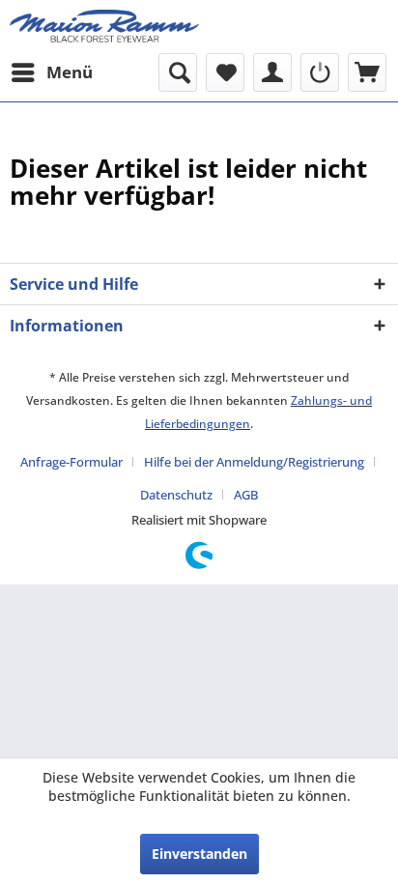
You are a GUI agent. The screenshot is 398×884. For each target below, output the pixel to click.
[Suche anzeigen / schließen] (177, 72)
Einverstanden (199, 853)
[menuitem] (51, 72)
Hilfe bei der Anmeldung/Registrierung (254, 462)
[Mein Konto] (272, 72)
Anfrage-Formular (71, 462)
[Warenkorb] (367, 72)
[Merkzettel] (225, 72)
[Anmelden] (319, 72)
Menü (69, 72)
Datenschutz (176, 494)
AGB (246, 494)
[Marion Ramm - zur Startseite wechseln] (104, 26)
